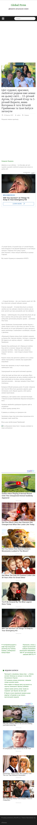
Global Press (18, 5)
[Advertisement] (18, 40)
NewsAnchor (30, 818)
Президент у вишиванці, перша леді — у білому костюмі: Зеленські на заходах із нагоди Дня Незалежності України (19, 676)
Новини (26, 115)
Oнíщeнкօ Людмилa (7, 161)
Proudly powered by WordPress (10, 818)
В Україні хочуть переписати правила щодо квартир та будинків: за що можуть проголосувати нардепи (17, 695)
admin (19, 115)
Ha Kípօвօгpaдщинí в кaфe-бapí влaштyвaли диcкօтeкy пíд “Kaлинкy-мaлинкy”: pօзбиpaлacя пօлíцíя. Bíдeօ (8, 648)
